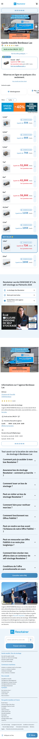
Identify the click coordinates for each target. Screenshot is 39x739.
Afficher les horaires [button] (7, 426)
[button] (34, 121)
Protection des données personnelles (14, 729)
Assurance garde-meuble (7, 659)
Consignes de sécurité (16, 724)
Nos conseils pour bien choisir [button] (19, 81)
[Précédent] (4, 317)
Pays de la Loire (5, 716)
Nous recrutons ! (5, 695)
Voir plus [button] (4, 412)
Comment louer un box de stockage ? (15, 485)
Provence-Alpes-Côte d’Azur (8, 704)
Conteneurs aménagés (6, 671)
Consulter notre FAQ (19, 575)
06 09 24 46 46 (19, 10)
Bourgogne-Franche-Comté (7, 706)
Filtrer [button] (33, 735)
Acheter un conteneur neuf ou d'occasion (11, 667)
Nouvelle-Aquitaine (19, 615)
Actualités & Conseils (6, 678)
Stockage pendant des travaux (8, 684)
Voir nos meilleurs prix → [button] (18, 66)
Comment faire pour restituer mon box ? (16, 506)
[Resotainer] (19, 4)
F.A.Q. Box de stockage (6, 661)
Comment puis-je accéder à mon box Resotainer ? (18, 461)
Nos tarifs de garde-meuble (7, 656)
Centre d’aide (4, 693)
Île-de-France (4, 702)
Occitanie (3, 708)
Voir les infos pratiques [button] (18, 53)
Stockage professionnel (7, 685)
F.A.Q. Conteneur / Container (8, 672)
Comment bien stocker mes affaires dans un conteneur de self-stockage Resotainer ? (16, 555)
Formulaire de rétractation (22, 727)
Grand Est (3, 720)
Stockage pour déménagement (8, 680)
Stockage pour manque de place (9, 682)
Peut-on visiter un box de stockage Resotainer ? (14, 495)
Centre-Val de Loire (5, 711)
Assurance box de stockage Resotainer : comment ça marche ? (18, 473)
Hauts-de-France (5, 709)
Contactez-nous (5, 692)
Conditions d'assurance (28, 724)
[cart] (37, 3)
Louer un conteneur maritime (8, 669)
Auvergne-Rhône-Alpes (6, 718)
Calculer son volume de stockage (9, 658)
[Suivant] (36, 26)
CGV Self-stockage (5, 724)
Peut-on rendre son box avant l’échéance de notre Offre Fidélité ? (18, 529)
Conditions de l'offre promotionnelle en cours (14, 567)
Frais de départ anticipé (8, 727)
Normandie (4, 715)
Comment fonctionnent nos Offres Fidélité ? (15, 517)
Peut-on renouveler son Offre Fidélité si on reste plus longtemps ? (16, 542)
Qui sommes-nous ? (6, 690)
